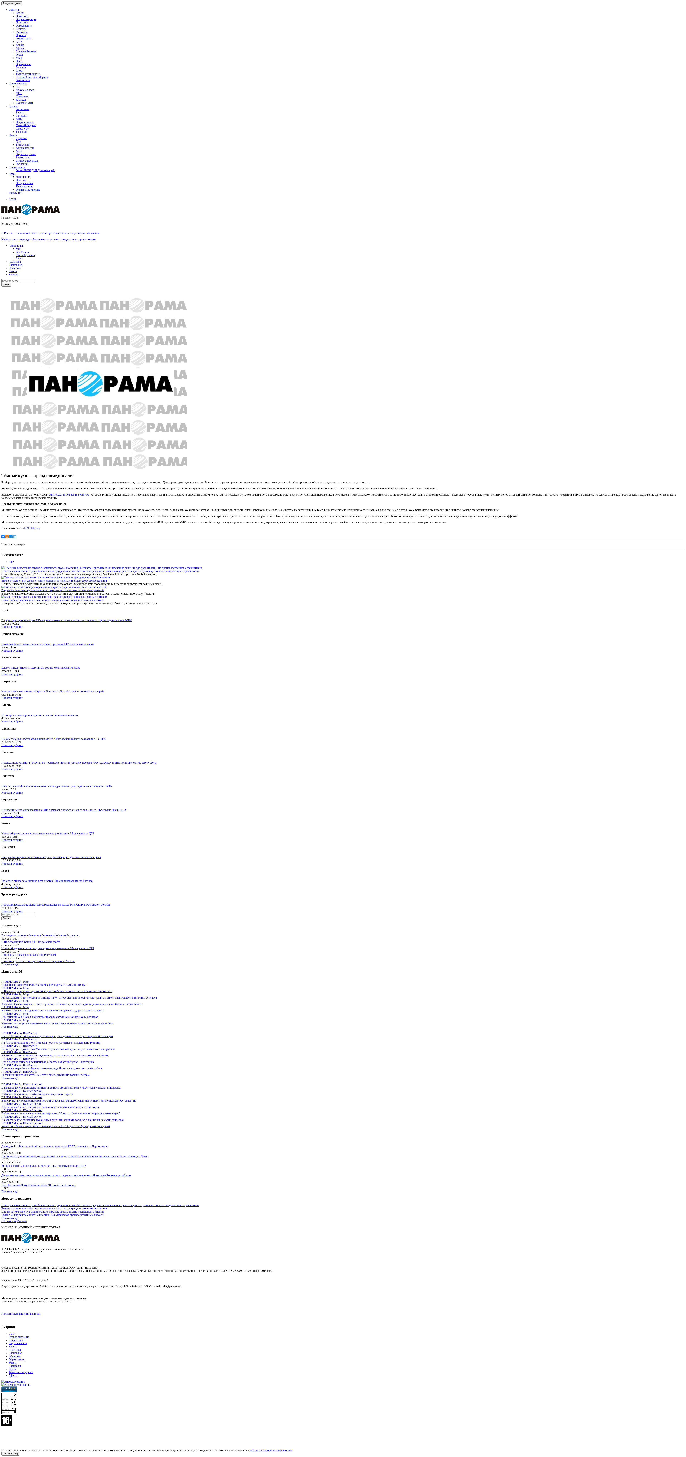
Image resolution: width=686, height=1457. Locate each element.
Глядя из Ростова (26, 51)
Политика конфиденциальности (21, 1313)
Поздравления (24, 183)
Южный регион (25, 255)
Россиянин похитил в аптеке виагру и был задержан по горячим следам (45, 1074)
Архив (13, 198)
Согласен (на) (10, 1453)
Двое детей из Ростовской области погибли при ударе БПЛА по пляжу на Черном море (54, 1146)
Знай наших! (23, 176)
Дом (18, 141)
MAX (27, 528)
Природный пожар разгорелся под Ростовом (28, 954)
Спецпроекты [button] (17, 167)
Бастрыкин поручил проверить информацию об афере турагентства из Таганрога (51, 857)
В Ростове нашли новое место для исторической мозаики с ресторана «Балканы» (50, 233)
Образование (24, 25)
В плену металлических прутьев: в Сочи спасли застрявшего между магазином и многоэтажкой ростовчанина (68, 1100)
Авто (19, 151)
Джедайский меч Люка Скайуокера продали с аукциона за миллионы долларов (49, 1016)
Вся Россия (22, 251)
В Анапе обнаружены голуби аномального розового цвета (37, 1094)
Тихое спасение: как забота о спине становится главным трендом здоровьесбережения (54, 580)
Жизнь (13, 1362)
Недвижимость (25, 122)
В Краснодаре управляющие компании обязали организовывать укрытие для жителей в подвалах (61, 1087)
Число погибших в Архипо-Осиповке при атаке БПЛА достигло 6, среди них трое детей (55, 1126)
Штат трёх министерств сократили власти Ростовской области (39, 715)
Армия (20, 44)
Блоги (19, 258)
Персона (21, 179)
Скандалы (22, 32)
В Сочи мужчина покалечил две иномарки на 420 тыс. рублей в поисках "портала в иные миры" (60, 1113)
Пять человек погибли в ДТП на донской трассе (30, 941)
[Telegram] (14, 536)
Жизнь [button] (13, 134)
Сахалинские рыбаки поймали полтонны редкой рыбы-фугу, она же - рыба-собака (51, 1068)
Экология (21, 163)
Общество (22, 16)
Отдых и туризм (26, 154)
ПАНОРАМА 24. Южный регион (21, 1084)
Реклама (21, 67)
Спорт (19, 70)
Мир (18, 248)
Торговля (21, 131)
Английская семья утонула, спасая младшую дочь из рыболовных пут (43, 984)
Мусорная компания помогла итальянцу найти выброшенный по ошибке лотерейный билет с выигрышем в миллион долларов (79, 997)
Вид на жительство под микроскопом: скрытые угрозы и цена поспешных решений (52, 590)
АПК (19, 118)
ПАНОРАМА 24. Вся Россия (19, 1033)
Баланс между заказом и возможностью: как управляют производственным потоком (52, 599)
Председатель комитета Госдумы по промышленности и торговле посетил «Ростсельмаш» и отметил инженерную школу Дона (78, 762)
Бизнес (20, 112)
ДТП (19, 93)
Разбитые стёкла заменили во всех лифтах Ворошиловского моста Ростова (47, 880)
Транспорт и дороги (28, 73)
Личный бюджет (26, 125)
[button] (16, 245)
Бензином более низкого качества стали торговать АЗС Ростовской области (47, 644)
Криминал (22, 96)
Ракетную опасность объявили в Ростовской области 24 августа (40, 935)
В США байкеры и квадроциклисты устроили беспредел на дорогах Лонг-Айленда (52, 1010)
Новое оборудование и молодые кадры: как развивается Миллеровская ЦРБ (47, 833)
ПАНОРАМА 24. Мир (15, 981)
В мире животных (27, 160)
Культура (21, 28)
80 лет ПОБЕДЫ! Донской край (35, 170)
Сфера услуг (23, 128)
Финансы (21, 115)
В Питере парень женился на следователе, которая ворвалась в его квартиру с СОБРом (54, 1055)
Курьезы (21, 99)
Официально (23, 64)
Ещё (11, 561)
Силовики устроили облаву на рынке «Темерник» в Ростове (38, 961)
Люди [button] (12, 173)
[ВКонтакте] (3, 536)
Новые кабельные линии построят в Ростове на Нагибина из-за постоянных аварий (52, 691)
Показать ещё (9, 964)
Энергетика (23, 80)
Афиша (20, 48)
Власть (20, 12)
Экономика (22, 109)
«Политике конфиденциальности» (271, 1450)
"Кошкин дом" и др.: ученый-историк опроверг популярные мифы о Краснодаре (50, 1106)
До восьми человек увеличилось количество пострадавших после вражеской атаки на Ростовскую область (66, 1175)
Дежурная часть (25, 89)
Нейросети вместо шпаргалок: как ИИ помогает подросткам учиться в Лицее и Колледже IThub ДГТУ (64, 809)
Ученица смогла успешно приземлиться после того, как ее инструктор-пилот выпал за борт (57, 1023)
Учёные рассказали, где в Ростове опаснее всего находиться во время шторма (48, 239)
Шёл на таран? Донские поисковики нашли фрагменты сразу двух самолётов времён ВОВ (56, 786)
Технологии (23, 144)
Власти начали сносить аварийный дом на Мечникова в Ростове (40, 667)
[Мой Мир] (11, 536)
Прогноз (21, 35)
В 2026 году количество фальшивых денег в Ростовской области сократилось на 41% (53, 738)
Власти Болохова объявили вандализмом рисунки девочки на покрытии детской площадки (57, 1036)
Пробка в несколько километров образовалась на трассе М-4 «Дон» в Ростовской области (56, 904)
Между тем (15, 192)
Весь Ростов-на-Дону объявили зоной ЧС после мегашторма (38, 1185)
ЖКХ (19, 57)
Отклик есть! (24, 38)
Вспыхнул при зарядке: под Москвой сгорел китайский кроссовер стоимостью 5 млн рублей (58, 1049)
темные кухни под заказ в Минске (68, 494)
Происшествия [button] (18, 83)
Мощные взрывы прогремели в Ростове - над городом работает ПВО (43, 1165)
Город (19, 54)
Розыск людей (24, 102)
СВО (19, 41)
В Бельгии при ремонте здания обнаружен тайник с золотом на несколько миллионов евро (56, 991)
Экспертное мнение (28, 189)
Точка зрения (24, 186)
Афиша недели (25, 147)
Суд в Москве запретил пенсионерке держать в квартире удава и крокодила (47, 1061)
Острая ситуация (26, 19)
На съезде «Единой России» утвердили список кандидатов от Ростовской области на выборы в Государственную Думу (74, 1156)
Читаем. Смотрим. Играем (32, 77)
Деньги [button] (13, 106)
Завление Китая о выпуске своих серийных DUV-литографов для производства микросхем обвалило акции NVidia (71, 1004)
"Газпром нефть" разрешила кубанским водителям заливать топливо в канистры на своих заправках (62, 1119)
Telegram (35, 528)
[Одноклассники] (7, 536)
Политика (22, 22)
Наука (19, 61)
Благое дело (23, 157)
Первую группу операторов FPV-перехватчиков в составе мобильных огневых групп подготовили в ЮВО (66, 620)
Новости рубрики (12, 626)
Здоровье (21, 138)
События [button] (14, 9)
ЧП (18, 86)
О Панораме (8, 1221)
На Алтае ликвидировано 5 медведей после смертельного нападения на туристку (51, 1042)
